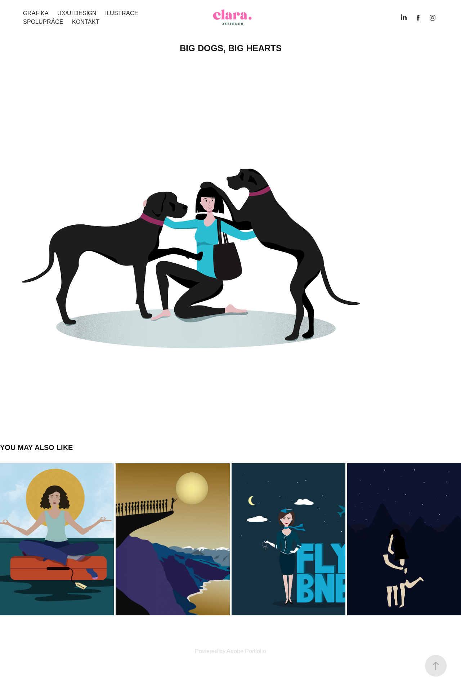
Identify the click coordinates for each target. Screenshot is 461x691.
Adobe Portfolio (246, 651)
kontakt (85, 22)
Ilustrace (121, 13)
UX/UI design (77, 13)
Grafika (36, 13)
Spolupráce (43, 22)
